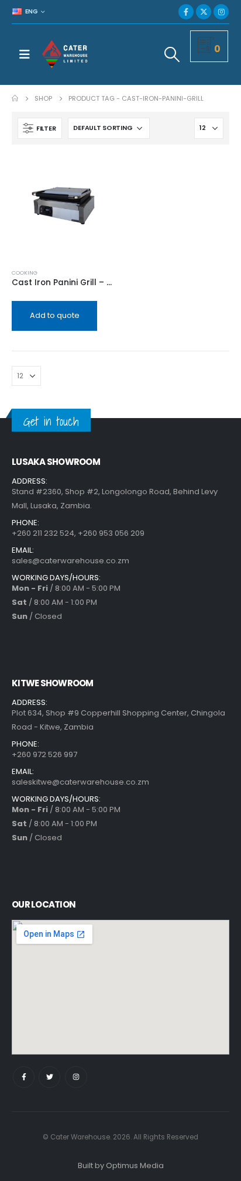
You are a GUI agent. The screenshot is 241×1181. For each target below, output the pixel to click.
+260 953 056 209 (111, 533)
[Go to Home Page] (15, 98)
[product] (63, 207)
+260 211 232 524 (43, 533)
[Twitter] (49, 1077)
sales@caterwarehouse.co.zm (70, 560)
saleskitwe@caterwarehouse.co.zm (80, 782)
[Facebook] (186, 11)
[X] (203, 11)
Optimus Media (135, 1165)
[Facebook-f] (24, 1077)
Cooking (24, 272)
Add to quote (55, 315)
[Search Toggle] (172, 54)
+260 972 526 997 (44, 754)
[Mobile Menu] (24, 54)
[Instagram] (221, 11)
